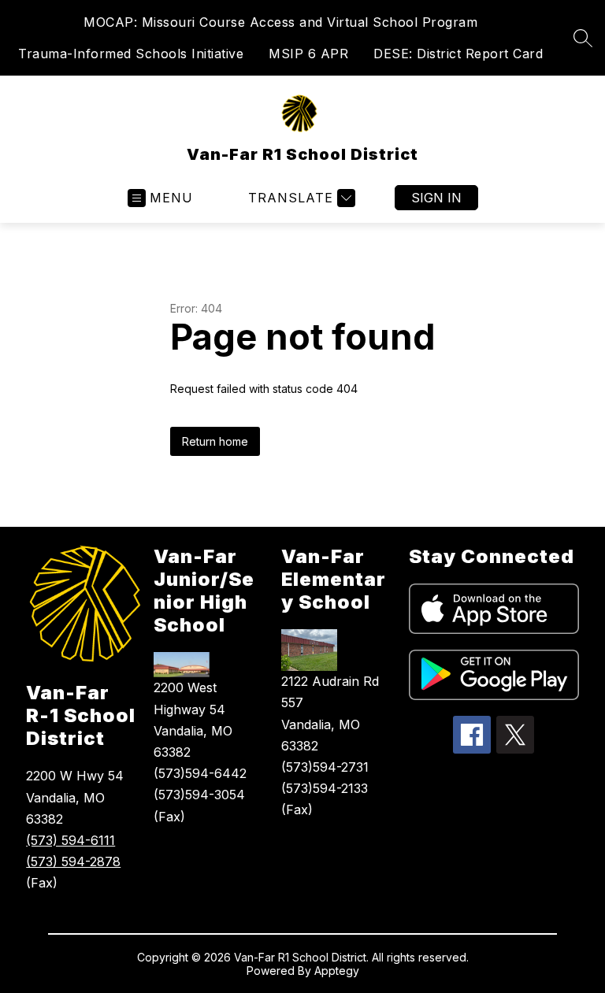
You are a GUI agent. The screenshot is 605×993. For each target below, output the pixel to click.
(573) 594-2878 (73, 861)
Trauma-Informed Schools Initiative (130, 53)
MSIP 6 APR (308, 53)
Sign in (436, 198)
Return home (215, 441)
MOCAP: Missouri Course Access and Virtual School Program (280, 22)
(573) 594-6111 (70, 840)
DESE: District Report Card (458, 53)
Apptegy (336, 970)
